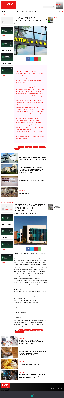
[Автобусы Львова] (7, 43)
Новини (42, 147)
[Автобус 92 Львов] (7, 57)
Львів (35, 147)
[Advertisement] (56, 46)
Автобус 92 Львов (6, 63)
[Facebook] (28, 59)
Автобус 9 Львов (6, 76)
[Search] (53, 7)
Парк (17, 148)
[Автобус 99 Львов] (7, 30)
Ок (32, 396)
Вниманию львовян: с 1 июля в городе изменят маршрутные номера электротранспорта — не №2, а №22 (58, 22)
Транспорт (4, 35)
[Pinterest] (36, 59)
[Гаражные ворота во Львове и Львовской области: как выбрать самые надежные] (9, 158)
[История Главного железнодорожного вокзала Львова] (9, 192)
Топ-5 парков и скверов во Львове (59, 6)
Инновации (56, 17)
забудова (28, 147)
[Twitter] (32, 59)
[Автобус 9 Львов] (7, 70)
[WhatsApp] (39, 59)
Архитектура (59, 4)
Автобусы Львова (6, 50)
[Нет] (62, 394)
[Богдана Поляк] (3, 22)
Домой (3, 15)
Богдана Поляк (8, 21)
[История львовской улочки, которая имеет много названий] (9, 181)
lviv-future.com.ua (33, 71)
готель (21, 147)
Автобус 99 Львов (6, 37)
